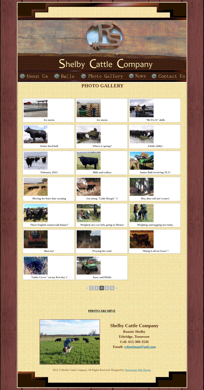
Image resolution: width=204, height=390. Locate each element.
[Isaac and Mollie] (102, 266)
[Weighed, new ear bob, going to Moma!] (102, 213)
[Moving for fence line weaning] (49, 187)
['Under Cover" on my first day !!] (49, 266)
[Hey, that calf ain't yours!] (155, 187)
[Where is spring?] (102, 134)
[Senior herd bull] (49, 134)
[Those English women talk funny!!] (49, 213)
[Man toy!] (49, 239)
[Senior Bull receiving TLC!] (155, 161)
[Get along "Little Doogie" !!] (102, 187)
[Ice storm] (49, 108)
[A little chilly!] (155, 134)
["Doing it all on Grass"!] (155, 239)
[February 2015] (49, 161)
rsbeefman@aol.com (140, 347)
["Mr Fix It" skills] (155, 108)
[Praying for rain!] (102, 239)
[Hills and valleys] (102, 161)
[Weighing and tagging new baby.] (155, 213)
